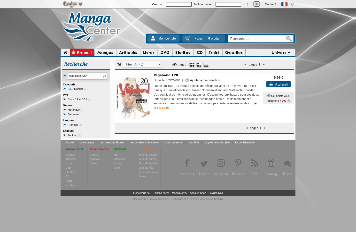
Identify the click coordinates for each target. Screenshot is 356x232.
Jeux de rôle (146, 167)
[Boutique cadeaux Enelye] (269, 95)
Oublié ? (270, 4)
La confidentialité (245, 142)
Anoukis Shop (198, 192)
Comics (94, 154)
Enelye (165, 199)
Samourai (75, 114)
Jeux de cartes (147, 158)
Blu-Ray (70, 172)
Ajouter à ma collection (204, 80)
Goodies (70, 185)
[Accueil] (65, 52)
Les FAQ (193, 142)
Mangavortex (179, 192)
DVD (68, 167)
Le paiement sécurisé (217, 142)
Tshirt (68, 180)
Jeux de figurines (149, 163)
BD (116, 154)
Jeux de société (148, 154)
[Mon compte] (153, 39)
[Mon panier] (188, 39)
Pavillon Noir (216, 192)
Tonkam (74, 135)
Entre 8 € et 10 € (79, 99)
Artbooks (70, 158)
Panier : (207, 38)
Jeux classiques (148, 172)
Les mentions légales (112, 142)
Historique (75, 109)
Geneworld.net (141, 192)
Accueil (69, 142)
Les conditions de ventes (144, 142)
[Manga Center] (91, 42)
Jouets (143, 176)
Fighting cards (161, 192)
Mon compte (167, 38)
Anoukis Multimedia (211, 199)
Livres (69, 163)
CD (67, 176)
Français (75, 124)
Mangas (77, 88)
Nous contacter (174, 142)
